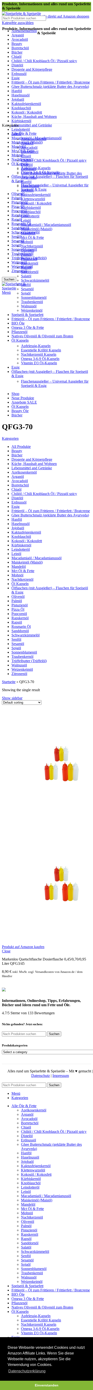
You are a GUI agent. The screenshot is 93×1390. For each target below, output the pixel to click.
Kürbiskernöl (31, 207)
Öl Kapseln (20, 164)
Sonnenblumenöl (33, 297)
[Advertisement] (46, 74)
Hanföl (26, 182)
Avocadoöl (29, 147)
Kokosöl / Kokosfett (36, 203)
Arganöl (27, 143)
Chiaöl (26, 156)
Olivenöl (27, 250)
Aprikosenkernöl (33, 139)
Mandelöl (18, 147)
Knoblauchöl (31, 212)
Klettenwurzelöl (33, 199)
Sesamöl (27, 289)
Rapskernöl (20, 215)
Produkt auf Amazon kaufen (23, 947)
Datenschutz (40, 1076)
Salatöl (26, 276)
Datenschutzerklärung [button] (27, 1371)
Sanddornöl (20, 228)
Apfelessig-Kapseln (36, 346)
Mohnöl (27, 242)
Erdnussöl (28, 169)
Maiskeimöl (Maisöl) (36, 229)
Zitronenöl (19, 271)
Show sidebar (12, 698)
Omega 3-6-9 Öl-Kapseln (40, 359)
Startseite (9, 682)
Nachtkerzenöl (32, 246)
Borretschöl (29, 152)
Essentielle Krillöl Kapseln (41, 350)
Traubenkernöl (32, 302)
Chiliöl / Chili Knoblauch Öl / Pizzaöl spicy (54, 160)
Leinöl (26, 220)
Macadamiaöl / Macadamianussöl (46, 225)
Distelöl (27, 165)
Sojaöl (16, 245)
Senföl (16, 237)
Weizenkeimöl (31, 310)
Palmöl (16, 198)
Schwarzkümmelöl (35, 280)
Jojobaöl (27, 190)
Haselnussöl (30, 186)
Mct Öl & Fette (32, 237)
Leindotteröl (20, 129)
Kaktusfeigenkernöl (36, 195)
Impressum (60, 1076)
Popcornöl (19, 211)
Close (6, 951)
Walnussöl (19, 262)
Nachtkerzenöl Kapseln (38, 354)
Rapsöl (16, 219)
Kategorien (10, 438)
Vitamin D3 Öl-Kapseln (39, 363)
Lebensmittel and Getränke (31, 125)
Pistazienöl (19, 202)
